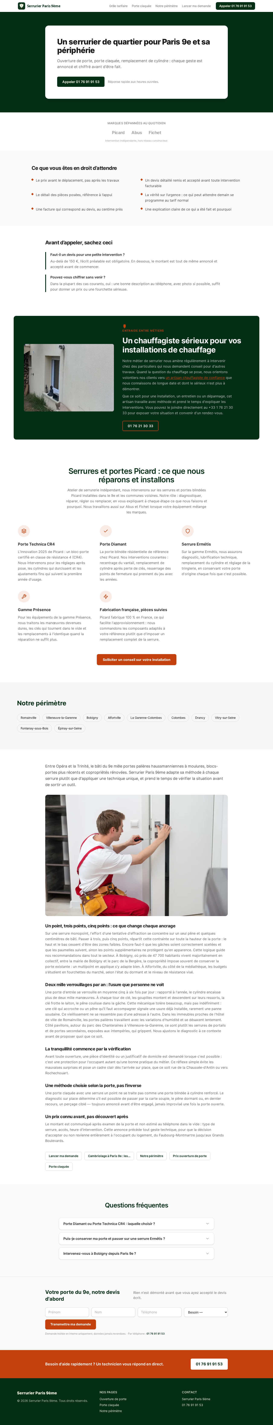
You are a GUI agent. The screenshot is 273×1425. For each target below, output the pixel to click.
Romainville (28, 717)
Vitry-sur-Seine (225, 717)
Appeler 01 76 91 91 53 (80, 82)
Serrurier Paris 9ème (196, 1399)
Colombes (178, 717)
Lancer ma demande (196, 6)
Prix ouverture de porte (190, 1156)
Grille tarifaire (118, 6)
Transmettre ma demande (70, 1324)
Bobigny (92, 717)
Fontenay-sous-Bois (34, 728)
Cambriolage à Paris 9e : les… (109, 1156)
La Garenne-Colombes (146, 717)
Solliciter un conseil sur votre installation (136, 659)
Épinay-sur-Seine (70, 728)
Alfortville (114, 717)
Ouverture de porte (113, 1399)
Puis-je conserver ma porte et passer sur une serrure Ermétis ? (114, 1238)
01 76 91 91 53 (235, 6)
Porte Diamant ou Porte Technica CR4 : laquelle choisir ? (109, 1224)
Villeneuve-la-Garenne (61, 717)
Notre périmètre (166, 6)
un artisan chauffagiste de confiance (195, 377)
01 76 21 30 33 (140, 426)
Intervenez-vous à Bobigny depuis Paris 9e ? (99, 1253)
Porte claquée (141, 6)
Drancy (200, 717)
